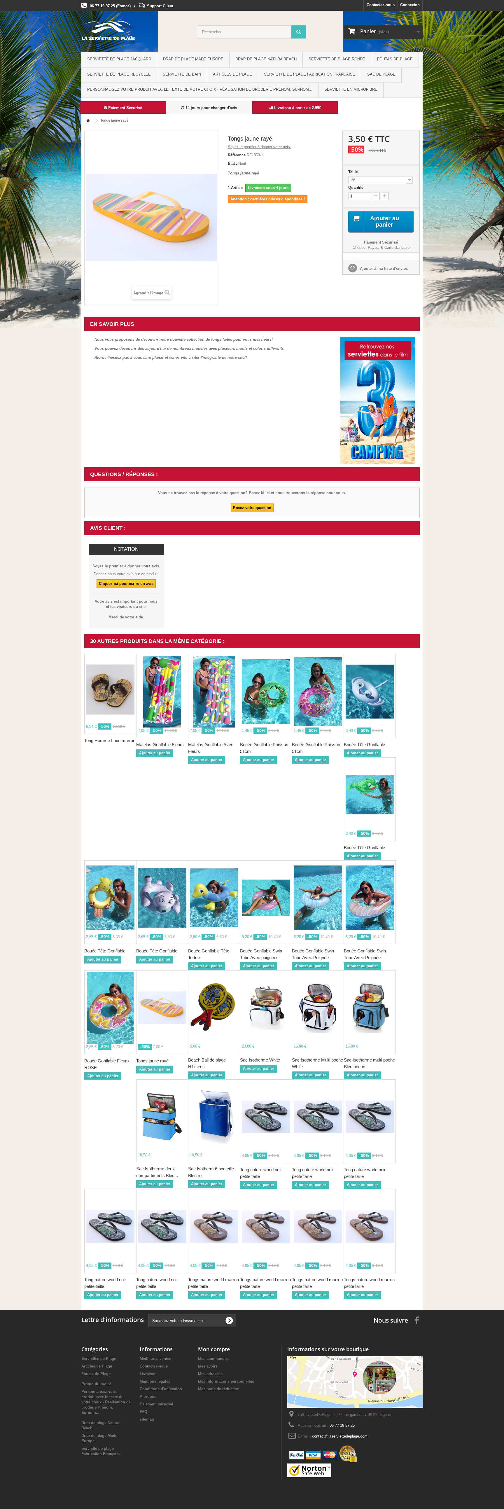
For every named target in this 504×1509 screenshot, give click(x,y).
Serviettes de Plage (98, 1358)
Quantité (355, 187)
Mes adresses (210, 1374)
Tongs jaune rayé (152, 1060)
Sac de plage (381, 74)
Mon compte (214, 1349)
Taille (353, 172)
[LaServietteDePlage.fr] (135, 32)
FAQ (143, 1412)
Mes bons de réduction (218, 1389)
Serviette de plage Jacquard (119, 59)
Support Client (160, 6)
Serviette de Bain (182, 74)
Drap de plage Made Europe (193, 59)
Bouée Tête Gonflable (364, 744)
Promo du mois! (96, 1384)
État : (232, 163)
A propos (148, 1396)
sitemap (147, 1419)
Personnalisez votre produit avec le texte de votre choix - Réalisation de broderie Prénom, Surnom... (199, 89)
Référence (237, 155)
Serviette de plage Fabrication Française (309, 74)
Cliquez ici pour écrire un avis (126, 583)
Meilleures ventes (155, 1358)
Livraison (148, 1374)
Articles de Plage (232, 74)
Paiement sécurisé (156, 1404)
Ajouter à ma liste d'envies (383, 268)
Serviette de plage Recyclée (119, 74)
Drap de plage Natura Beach (266, 59)
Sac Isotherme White (260, 1059)
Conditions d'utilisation (161, 1389)
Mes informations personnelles (226, 1381)
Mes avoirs (208, 1366)
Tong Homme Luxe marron (109, 740)
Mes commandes (213, 1358)
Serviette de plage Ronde (337, 59)
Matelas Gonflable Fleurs (160, 744)
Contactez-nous (381, 5)
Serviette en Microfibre (350, 89)
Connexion (410, 5)
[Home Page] (87, 120)
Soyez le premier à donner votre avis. (259, 147)
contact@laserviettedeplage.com (340, 1436)
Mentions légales (155, 1381)
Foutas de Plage (395, 59)
